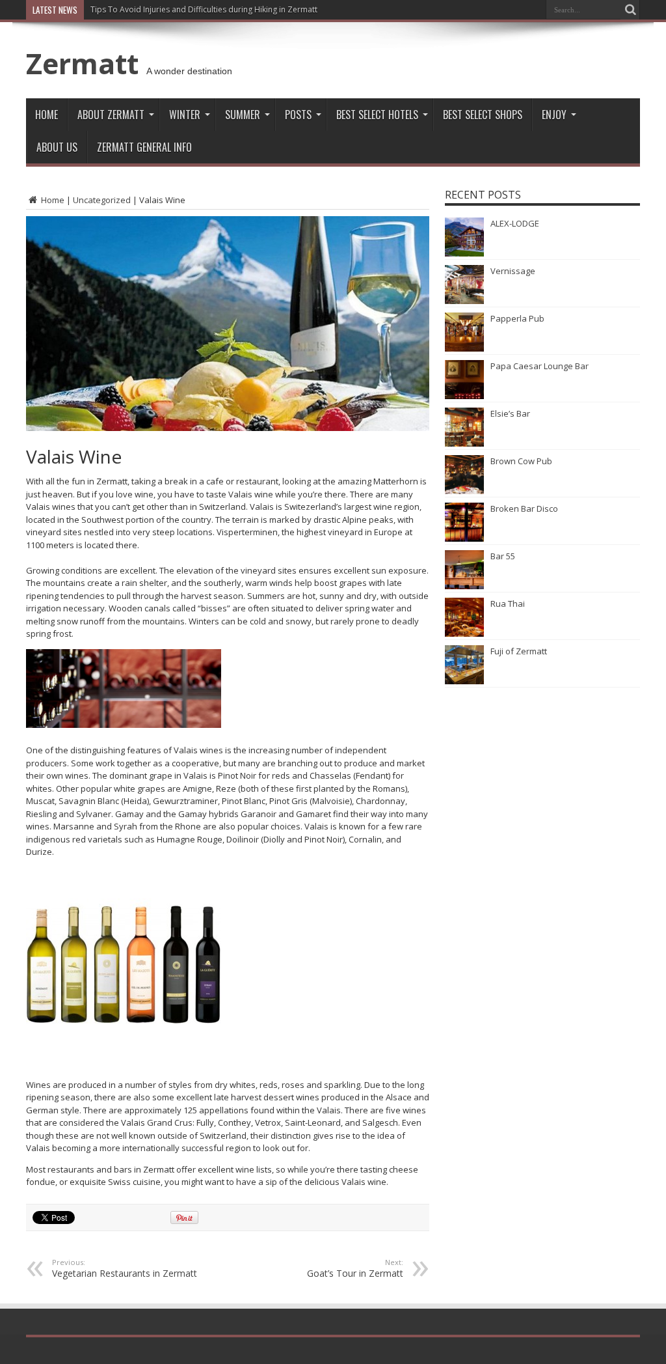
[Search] (630, 10)
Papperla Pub (517, 318)
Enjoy (554, 114)
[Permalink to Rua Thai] (464, 633)
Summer (242, 114)
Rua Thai (507, 603)
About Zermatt (110, 114)
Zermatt (82, 63)
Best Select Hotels (377, 114)
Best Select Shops (482, 114)
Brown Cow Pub (521, 461)
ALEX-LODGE (514, 223)
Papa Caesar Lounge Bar (539, 366)
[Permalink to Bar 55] (464, 586)
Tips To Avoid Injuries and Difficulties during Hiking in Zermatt (203, 9)
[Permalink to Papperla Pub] (464, 348)
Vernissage (512, 271)
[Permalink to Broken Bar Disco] (464, 538)
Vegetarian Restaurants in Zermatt (124, 1268)
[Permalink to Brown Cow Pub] (464, 491)
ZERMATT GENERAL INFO (144, 147)
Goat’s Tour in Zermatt (355, 1268)
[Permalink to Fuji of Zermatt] (464, 681)
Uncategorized (102, 200)
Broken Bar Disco (524, 508)
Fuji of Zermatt (518, 651)
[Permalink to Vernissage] (464, 301)
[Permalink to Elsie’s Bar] (464, 443)
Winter (184, 114)
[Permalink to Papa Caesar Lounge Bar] (464, 396)
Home (46, 114)
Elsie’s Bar (510, 413)
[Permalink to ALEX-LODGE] (464, 253)
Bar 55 (502, 556)
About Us (56, 147)
